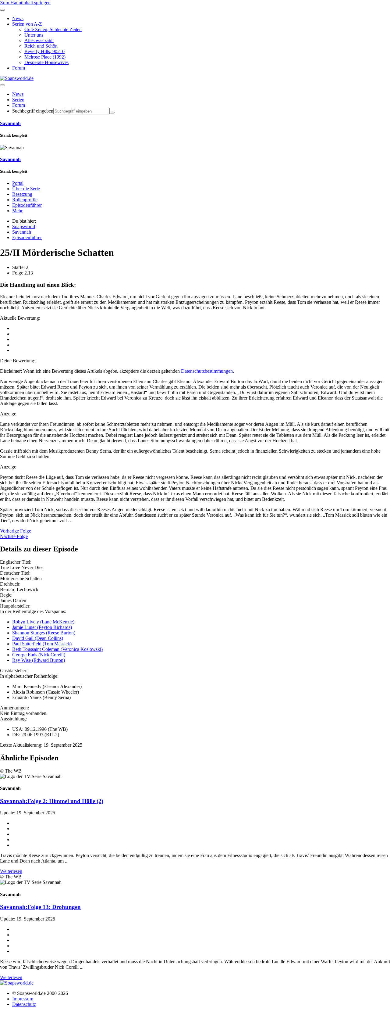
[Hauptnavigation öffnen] (2, 85)
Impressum (22, 998)
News (17, 94)
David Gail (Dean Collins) (37, 638)
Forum (18, 105)
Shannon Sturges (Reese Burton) (43, 632)
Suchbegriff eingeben (32, 110)
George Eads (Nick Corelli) (38, 654)
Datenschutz (24, 1004)
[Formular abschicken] (112, 112)
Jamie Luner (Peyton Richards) (42, 627)
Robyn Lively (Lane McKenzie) (43, 621)
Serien (18, 99)
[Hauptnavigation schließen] (2, 10)
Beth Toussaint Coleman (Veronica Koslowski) (57, 649)
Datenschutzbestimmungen (207, 371)
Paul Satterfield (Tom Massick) (42, 643)
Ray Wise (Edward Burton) (38, 660)
